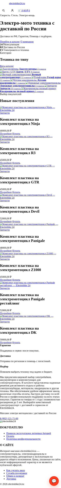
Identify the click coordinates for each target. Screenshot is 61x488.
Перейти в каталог (10, 41)
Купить (16, 133)
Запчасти (5, 113)
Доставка (11, 478)
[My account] (12, 10)
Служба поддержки (16, 473)
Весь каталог (7, 66)
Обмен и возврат (15, 476)
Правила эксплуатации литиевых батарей (28, 433)
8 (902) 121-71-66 (9, 418)
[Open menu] (3, 3)
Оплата (10, 436)
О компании (27, 41)
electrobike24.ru (17, 3)
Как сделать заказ (15, 470)
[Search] (3, 10)
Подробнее (6, 133)
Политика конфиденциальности (23, 439)
